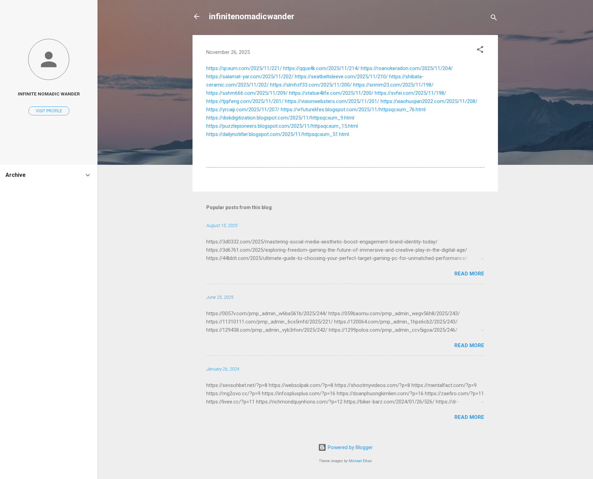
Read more (469, 274)
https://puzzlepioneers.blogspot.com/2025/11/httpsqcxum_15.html (282, 126)
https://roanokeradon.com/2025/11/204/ (407, 68)
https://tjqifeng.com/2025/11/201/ (244, 101)
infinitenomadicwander (251, 16)
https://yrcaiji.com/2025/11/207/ (242, 109)
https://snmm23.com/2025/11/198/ (393, 85)
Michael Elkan (360, 461)
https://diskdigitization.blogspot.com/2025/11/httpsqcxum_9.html (280, 118)
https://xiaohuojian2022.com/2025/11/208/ (429, 101)
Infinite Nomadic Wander (49, 93)
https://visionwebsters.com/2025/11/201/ (332, 101)
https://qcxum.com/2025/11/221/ (244, 68)
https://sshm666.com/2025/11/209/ (247, 93)
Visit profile (49, 111)
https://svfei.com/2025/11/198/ (410, 93)
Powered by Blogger (349, 447)
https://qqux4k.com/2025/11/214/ (321, 68)
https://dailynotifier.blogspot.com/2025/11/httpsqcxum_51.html (277, 134)
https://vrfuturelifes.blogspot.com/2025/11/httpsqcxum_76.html (353, 109)
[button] (480, 50)
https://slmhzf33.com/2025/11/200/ (311, 85)
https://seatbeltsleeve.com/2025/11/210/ (341, 76)
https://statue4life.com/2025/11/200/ (331, 93)
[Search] (494, 18)
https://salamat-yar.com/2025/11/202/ (249, 76)
